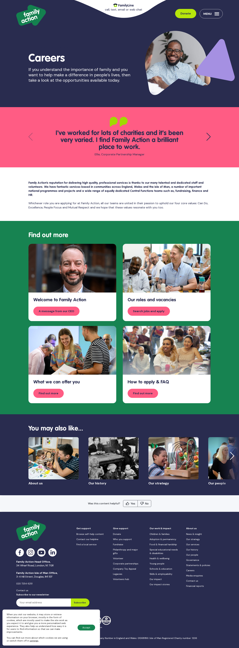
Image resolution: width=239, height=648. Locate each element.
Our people (192, 554)
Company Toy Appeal (124, 568)
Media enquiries (194, 575)
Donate (185, 13)
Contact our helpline (87, 539)
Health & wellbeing (159, 558)
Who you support (122, 539)
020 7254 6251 (24, 583)
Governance (192, 560)
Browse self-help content (90, 534)
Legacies (117, 574)
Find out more (48, 393)
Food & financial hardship (163, 544)
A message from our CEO (56, 311)
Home (32, 48)
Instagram (30, 552)
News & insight (194, 534)
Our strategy (193, 539)
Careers (190, 570)
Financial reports (195, 586)
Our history (192, 549)
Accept (86, 627)
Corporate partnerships (125, 563)
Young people (157, 563)
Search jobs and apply (149, 311)
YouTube (41, 552)
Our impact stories (160, 584)
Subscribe (80, 602)
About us (47, 48)
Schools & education (161, 568)
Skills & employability (161, 574)
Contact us (22, 590)
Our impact (156, 579)
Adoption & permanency (163, 539)
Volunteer (118, 558)
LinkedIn (52, 552)
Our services (192, 544)
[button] (208, 136)
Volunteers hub (121, 579)
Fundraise (118, 544)
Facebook (19, 552)
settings (34, 640)
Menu (207, 14)
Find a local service (86, 544)
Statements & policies (198, 565)
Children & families (160, 534)
